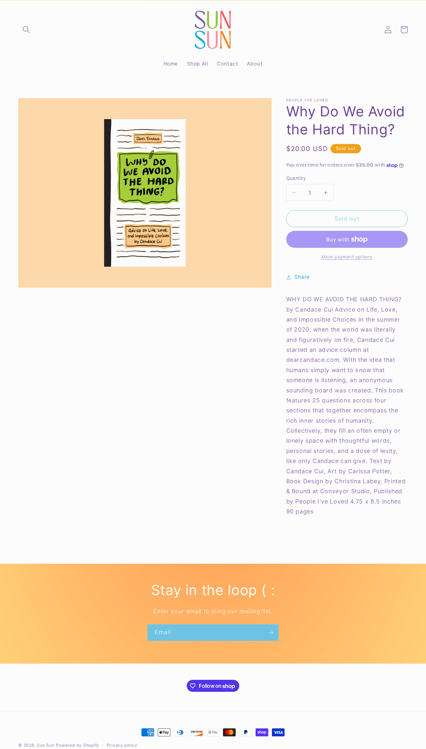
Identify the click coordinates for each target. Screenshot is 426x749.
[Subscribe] (271, 632)
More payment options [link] (346, 256)
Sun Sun (45, 745)
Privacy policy (122, 745)
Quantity (296, 178)
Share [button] (302, 277)
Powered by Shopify (77, 745)
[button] (26, 30)
